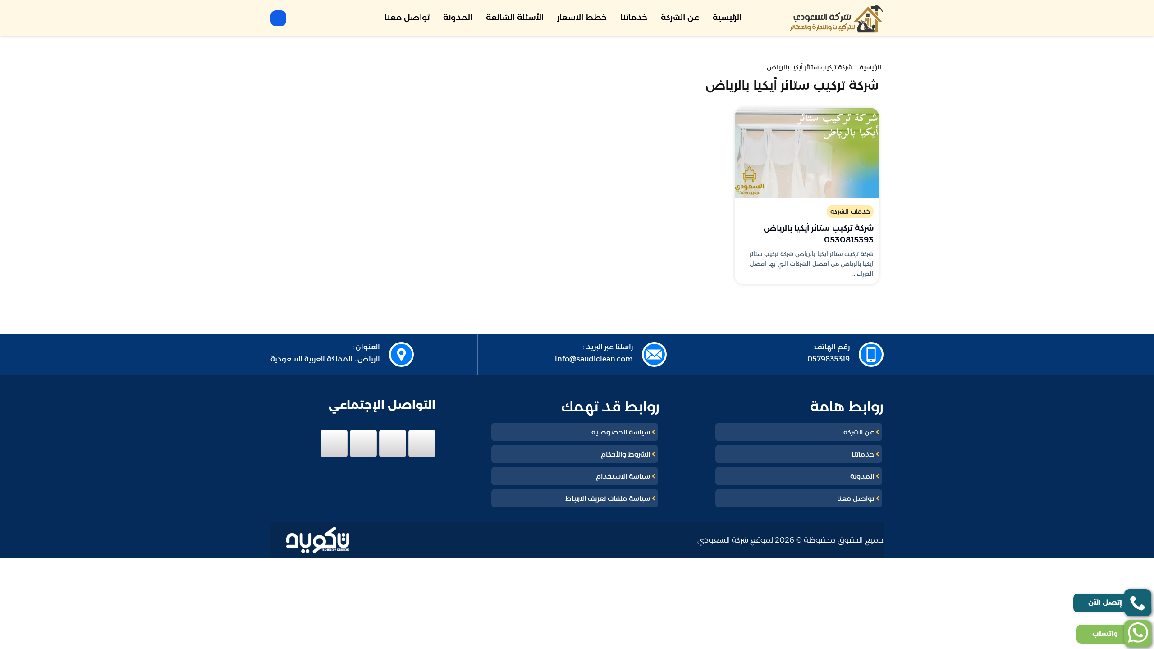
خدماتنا (633, 18)
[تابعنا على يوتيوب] (334, 443)
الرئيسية (727, 18)
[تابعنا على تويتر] (392, 443)
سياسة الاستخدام (623, 476)
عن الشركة (680, 18)
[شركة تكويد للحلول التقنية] (317, 540)
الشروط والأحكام (625, 454)
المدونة (457, 18)
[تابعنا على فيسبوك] (421, 443)
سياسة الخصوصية (620, 432)
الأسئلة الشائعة (515, 18)
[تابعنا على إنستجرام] (363, 443)
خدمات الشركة (850, 211)
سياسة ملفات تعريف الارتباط (607, 498)
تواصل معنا (407, 18)
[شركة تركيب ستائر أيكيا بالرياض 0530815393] (807, 153)
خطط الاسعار (582, 18)
